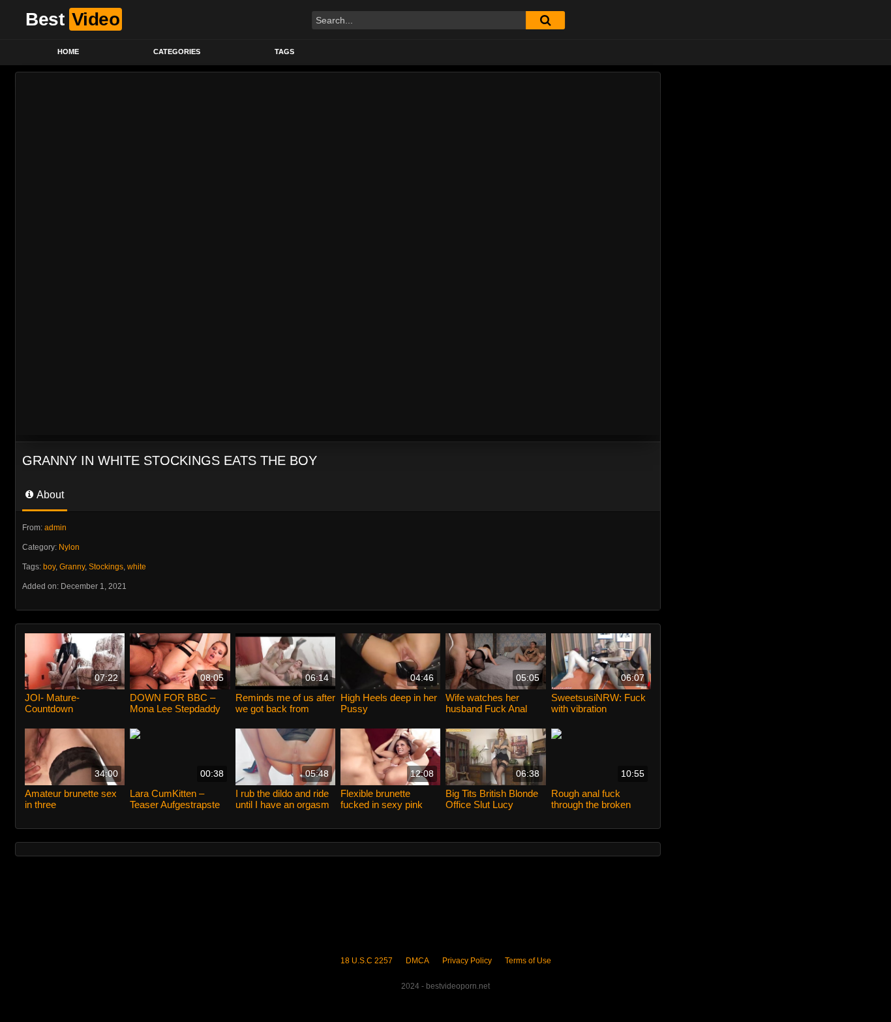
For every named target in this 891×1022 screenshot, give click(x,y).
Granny (72, 566)
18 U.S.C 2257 (366, 960)
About (49, 494)
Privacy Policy (467, 960)
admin (55, 527)
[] (545, 20)
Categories (176, 51)
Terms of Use (528, 960)
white (136, 566)
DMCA (417, 960)
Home (68, 51)
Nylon (69, 547)
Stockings (106, 566)
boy (49, 566)
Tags (284, 51)
